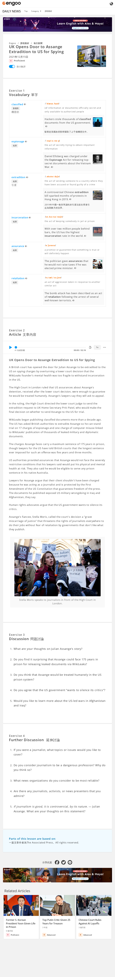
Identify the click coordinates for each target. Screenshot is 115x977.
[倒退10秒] (90, 347)
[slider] (16, 347)
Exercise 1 (17, 91)
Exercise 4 (17, 736)
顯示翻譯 (21, 66)
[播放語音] (25, 104)
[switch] (12, 66)
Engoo (12, 43)
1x (97, 347)
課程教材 (48, 11)
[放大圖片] (91, 56)
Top (26, 11)
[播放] (10, 347)
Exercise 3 (17, 635)
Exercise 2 (17, 330)
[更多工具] (105, 347)
